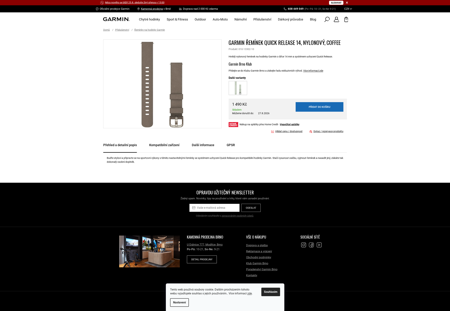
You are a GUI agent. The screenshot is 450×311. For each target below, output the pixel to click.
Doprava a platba (257, 245)
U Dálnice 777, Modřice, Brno (205, 244)
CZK (347, 8)
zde (249, 293)
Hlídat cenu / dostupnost (289, 131)
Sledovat (336, 3)
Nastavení (179, 302)
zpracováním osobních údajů (237, 215)
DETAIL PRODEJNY (201, 259)
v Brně (156, 8)
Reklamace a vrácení (259, 251)
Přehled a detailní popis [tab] (120, 145)
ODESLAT (251, 207)
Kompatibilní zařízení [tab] (164, 145)
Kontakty (251, 275)
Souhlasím (270, 292)
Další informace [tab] (203, 145)
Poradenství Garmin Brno (261, 269)
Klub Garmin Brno (257, 263)
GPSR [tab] (231, 145)
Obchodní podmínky (258, 257)
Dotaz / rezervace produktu (328, 131)
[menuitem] (149, 19)
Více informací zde (313, 70)
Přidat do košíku (319, 106)
